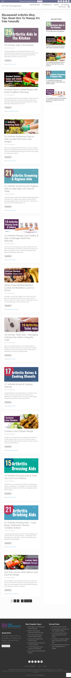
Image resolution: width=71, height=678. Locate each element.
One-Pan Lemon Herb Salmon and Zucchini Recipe (21, 573)
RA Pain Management (11, 6)
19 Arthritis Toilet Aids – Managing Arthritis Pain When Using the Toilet (21, 337)
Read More (8, 61)
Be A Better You (6, 646)
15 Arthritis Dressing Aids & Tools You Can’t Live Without (20, 477)
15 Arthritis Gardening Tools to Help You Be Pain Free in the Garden (19, 139)
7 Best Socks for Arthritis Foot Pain (28, 1)
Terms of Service (30, 671)
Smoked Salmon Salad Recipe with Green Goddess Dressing (21, 90)
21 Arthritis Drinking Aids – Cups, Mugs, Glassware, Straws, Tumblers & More (20, 525)
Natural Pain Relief (12, 64)
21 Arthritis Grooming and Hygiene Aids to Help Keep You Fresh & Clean (21, 189)
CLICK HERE (40, 1)
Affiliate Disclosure (51, 671)
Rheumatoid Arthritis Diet (13, 111)
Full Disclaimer (37, 671)
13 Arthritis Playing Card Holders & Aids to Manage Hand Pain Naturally (21, 238)
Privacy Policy (43, 671)
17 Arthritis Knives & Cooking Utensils (18, 385)
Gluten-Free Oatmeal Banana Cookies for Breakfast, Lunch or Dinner (19, 288)
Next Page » (28, 601)
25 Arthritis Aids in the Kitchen (19, 45)
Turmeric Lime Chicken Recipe (18, 431)
